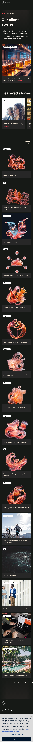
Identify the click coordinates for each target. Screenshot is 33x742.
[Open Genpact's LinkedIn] (8, 710)
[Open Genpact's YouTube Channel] (11, 710)
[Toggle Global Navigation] (30, 3)
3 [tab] (27, 131)
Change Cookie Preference (16, 734)
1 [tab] (18, 131)
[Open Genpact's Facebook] (5, 710)
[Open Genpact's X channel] (2, 710)
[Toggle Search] (26, 3)
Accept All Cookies (16, 739)
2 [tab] (23, 131)
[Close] (31, 716)
